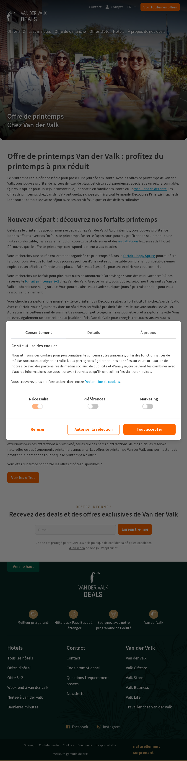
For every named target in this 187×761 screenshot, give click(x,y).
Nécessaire (39, 399)
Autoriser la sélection (94, 429)
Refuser (37, 429)
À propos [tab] (148, 332)
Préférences (94, 399)
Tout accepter (149, 429)
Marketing (149, 399)
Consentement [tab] (38, 332)
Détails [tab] (93, 332)
